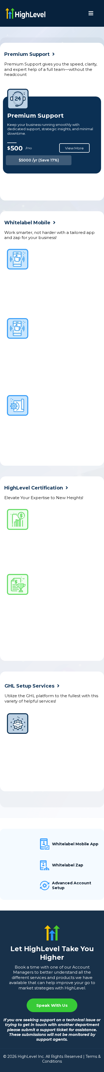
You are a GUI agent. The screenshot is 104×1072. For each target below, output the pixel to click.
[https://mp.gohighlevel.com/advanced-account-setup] (27, 885)
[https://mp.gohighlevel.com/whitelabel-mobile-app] (27, 844)
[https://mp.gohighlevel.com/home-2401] (27, 13)
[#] (92, 13)
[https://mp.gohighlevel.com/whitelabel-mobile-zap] (27, 865)
